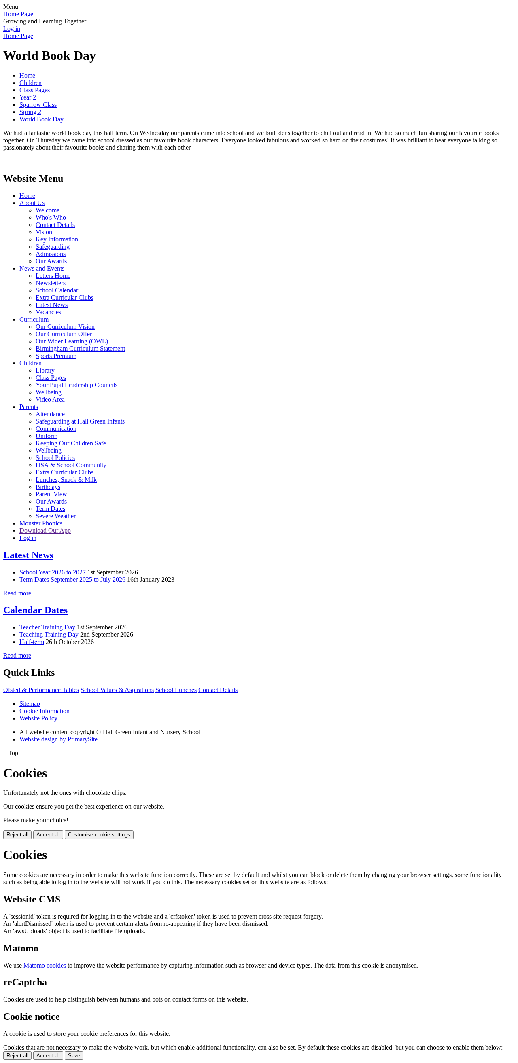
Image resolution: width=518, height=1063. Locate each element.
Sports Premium (56, 355)
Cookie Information (44, 710)
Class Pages (34, 90)
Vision (44, 232)
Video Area (50, 399)
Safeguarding (53, 246)
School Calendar (57, 290)
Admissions (51, 253)
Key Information (57, 239)
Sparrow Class (38, 104)
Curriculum (34, 319)
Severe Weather (56, 515)
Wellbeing (49, 392)
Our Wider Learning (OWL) (72, 341)
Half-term (31, 641)
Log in (11, 28)
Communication (56, 428)
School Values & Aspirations (117, 689)
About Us (32, 202)
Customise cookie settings (99, 835)
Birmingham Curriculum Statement (80, 348)
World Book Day (41, 119)
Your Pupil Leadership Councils (76, 384)
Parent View (51, 494)
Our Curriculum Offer (64, 333)
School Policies (55, 457)
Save (74, 1055)
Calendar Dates (35, 610)
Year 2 (27, 97)
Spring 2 (30, 111)
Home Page (18, 14)
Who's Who (51, 217)
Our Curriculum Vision (65, 326)
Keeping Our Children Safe (71, 443)
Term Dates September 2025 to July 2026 (72, 579)
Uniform (46, 435)
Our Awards (51, 261)
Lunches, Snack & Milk (66, 479)
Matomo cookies (44, 965)
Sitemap (29, 703)
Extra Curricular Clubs (64, 297)
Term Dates (50, 508)
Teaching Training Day (49, 634)
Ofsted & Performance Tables (41, 689)
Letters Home (53, 275)
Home (27, 75)
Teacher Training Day (47, 627)
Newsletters (51, 283)
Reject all (17, 835)
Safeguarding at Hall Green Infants (80, 421)
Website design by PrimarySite (58, 739)
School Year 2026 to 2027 (52, 572)
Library (45, 370)
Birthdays (48, 486)
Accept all (48, 835)
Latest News (52, 304)
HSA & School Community (71, 465)
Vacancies (48, 312)
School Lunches (176, 689)
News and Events (41, 268)
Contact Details (55, 224)
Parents (28, 406)
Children (30, 82)
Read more (17, 593)
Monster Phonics (40, 523)
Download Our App (45, 530)
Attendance (50, 414)
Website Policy (38, 718)
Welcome (47, 210)
